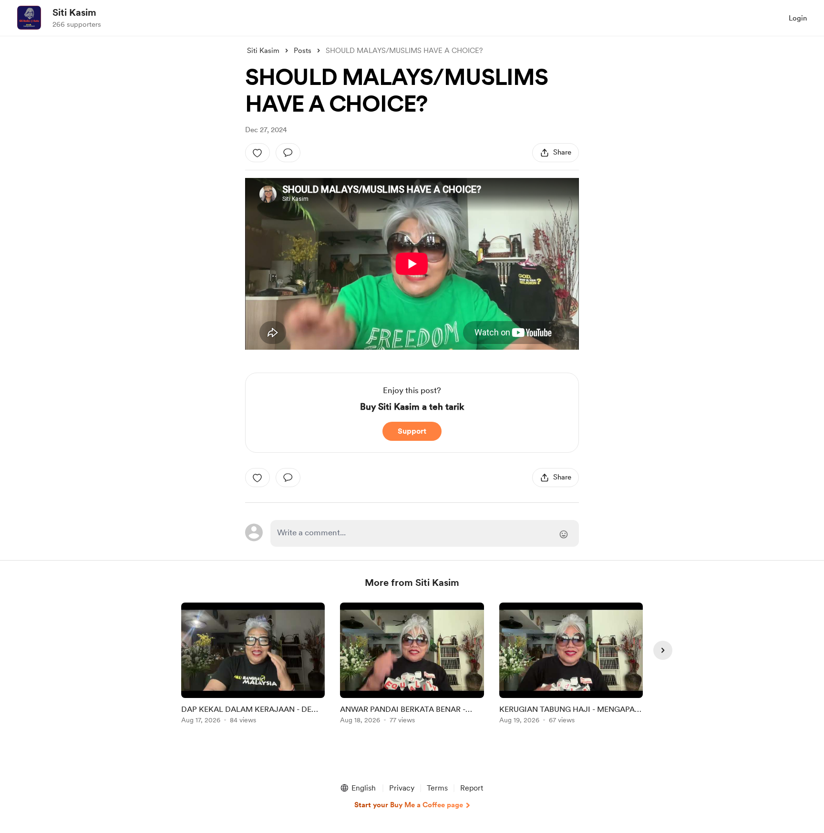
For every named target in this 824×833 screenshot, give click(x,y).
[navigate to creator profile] (29, 18)
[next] (662, 650)
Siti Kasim (74, 12)
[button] (358, 788)
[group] (253, 665)
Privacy (401, 787)
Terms (437, 787)
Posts (302, 50)
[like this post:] (257, 152)
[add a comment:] (288, 152)
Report (471, 787)
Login (798, 18)
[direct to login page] (424, 533)
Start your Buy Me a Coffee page (408, 805)
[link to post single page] (253, 665)
